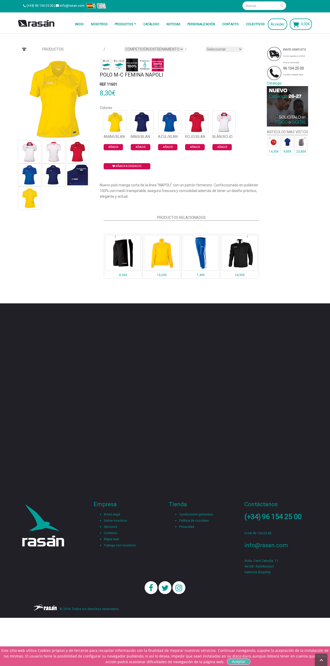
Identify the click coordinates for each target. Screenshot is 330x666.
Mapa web (111, 539)
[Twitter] (165, 587)
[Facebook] (151, 587)
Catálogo (151, 24)
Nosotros (99, 24)
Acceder (277, 24)
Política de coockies (194, 520)
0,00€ (305, 24)
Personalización (201, 24)
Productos (124, 24)
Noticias (173, 24)
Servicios (110, 527)
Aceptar (238, 661)
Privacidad (186, 527)
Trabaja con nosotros (120, 545)
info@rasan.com (72, 5)
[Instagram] (178, 587)
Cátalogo (274, 83)
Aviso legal (112, 514)
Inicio (79, 24)
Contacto (230, 24)
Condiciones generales (196, 514)
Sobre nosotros (115, 520)
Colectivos (255, 24)
